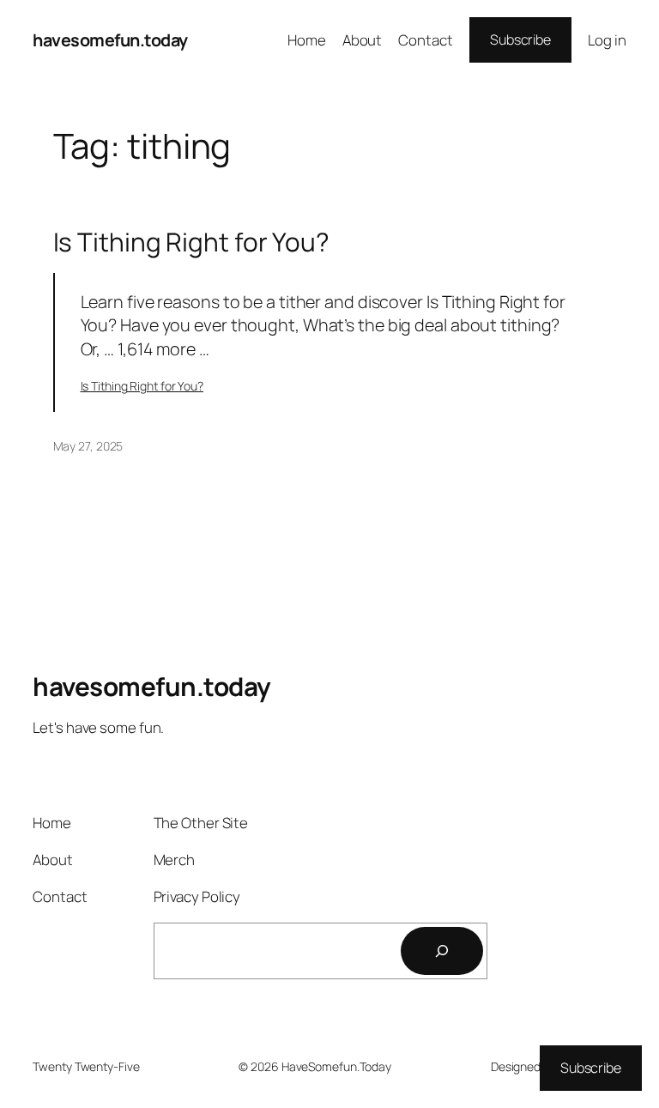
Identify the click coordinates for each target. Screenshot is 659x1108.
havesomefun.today (110, 39)
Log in (607, 40)
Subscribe (520, 39)
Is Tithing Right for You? (191, 241)
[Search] (442, 951)
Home (306, 40)
